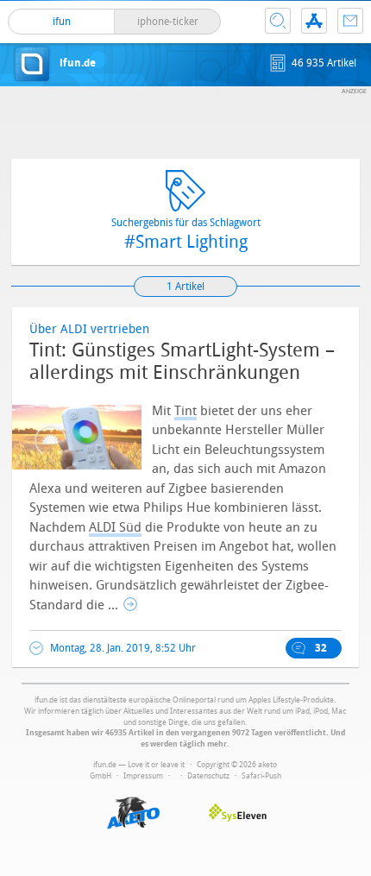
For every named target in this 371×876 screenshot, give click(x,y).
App (314, 21)
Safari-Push (261, 776)
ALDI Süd (115, 527)
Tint (185, 411)
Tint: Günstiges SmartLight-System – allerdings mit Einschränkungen (182, 361)
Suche (278, 21)
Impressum (143, 776)
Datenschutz (208, 776)
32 (321, 648)
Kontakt (350, 21)
